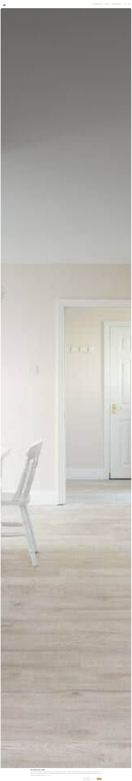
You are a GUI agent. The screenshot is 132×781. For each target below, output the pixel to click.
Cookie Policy (48, 775)
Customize (86, 778)
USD (128, 4)
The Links (107, 4)
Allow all (99, 778)
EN (125, 4)
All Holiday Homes (116, 4)
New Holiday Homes (97, 4)
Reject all (93, 778)
